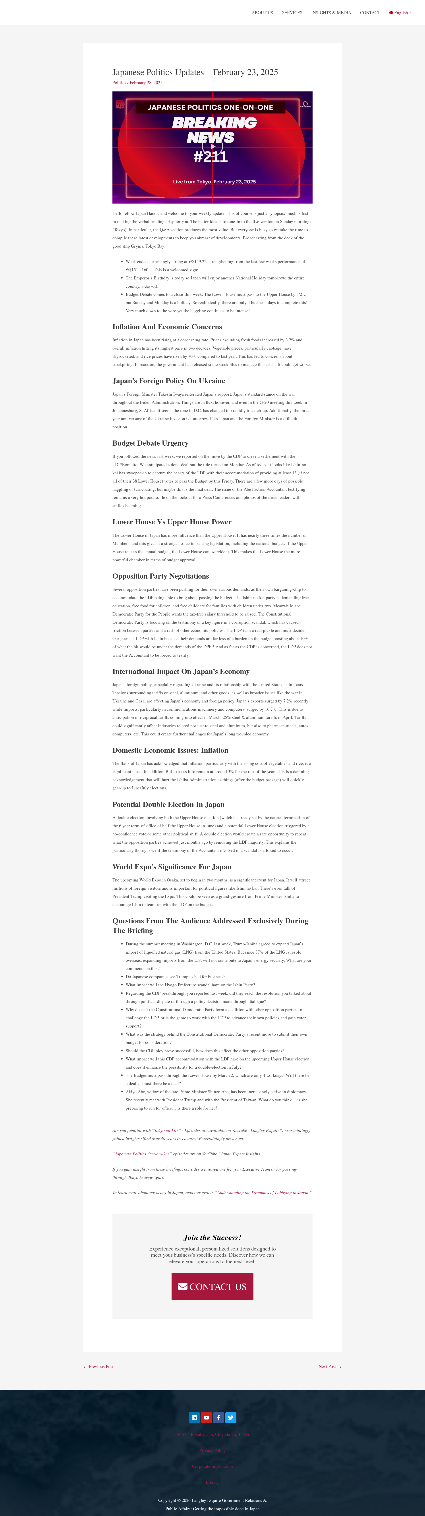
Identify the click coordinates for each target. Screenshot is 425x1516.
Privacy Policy (212, 1450)
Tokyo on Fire (166, 1130)
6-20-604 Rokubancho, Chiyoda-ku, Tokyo (211, 1434)
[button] (212, 147)
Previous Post (98, 1366)
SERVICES (292, 12)
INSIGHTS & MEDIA (331, 12)
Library (212, 1482)
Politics (119, 82)
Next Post (330, 1366)
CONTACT (370, 12)
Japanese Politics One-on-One (142, 1153)
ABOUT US (262, 12)
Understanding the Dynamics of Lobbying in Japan (262, 1192)
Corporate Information (212, 1466)
